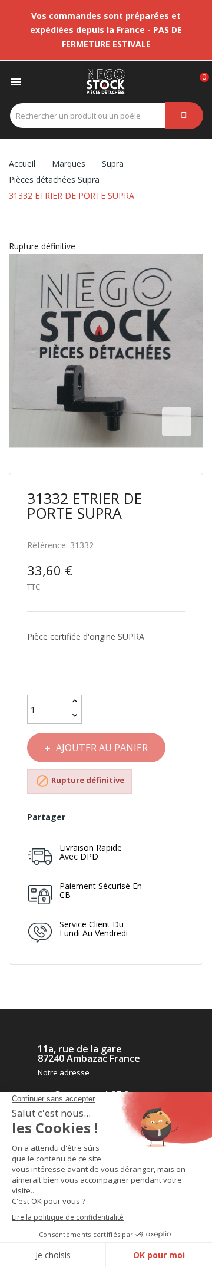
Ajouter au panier (102, 747)
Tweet (99, 817)
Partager (79, 817)
